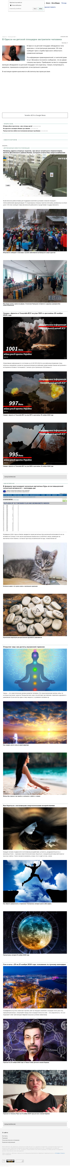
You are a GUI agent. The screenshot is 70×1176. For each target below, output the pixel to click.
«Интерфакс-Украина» (60, 1153)
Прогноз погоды (63, 1)
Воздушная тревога (49, 7)
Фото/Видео (55, 3)
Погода (63, 3)
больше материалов (10, 476)
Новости (4, 36)
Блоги (48, 3)
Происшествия (11, 36)
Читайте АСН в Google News (35, 115)
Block (35, 8)
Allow (40, 8)
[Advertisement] (35, 21)
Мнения (47, 1)
